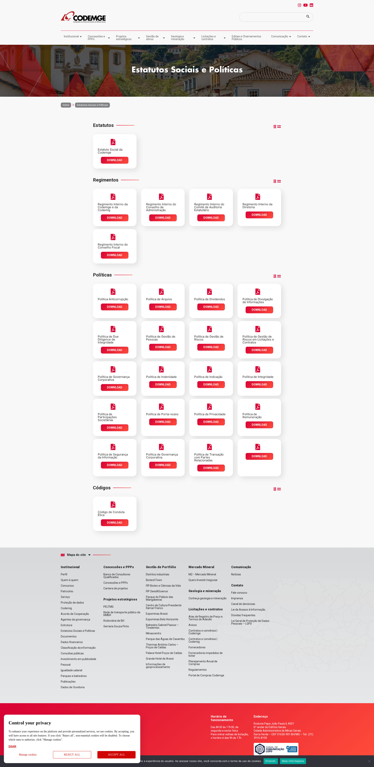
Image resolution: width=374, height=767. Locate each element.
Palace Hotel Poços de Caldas (164, 653)
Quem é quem (69, 580)
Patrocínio (67, 591)
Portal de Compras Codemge (206, 675)
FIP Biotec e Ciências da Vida (163, 585)
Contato (302, 36)
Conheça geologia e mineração (208, 598)
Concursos (67, 585)
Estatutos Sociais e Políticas (78, 630)
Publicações (68, 681)
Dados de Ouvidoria (73, 687)
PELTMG (108, 606)
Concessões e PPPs (96, 38)
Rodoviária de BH (113, 620)
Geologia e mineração (177, 38)
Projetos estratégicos (123, 38)
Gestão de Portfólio (161, 567)
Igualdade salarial (71, 670)
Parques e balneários (74, 676)
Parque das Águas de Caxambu (165, 639)
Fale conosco (239, 592)
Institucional (71, 36)
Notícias (236, 574)
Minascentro (153, 633)
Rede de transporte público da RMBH (121, 613)
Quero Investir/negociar (203, 580)
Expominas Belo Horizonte (162, 619)
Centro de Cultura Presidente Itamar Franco (164, 606)
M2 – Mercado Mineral (202, 574)
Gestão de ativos (152, 38)
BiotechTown (154, 580)
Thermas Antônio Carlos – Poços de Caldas (162, 646)
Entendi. (271, 761)
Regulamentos (198, 669)
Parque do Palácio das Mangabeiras (159, 598)
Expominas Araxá (157, 613)
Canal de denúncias (243, 604)
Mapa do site (76, 554)
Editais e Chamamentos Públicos (246, 38)
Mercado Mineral (201, 567)
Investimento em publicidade (78, 659)
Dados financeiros (72, 642)
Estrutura (66, 625)
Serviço (65, 597)
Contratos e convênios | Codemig (203, 640)
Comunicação (279, 36)
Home (66, 105)
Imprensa (237, 598)
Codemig (66, 608)
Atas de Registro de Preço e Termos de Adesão (206, 618)
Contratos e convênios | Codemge (203, 632)
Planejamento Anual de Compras (203, 662)
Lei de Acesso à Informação (248, 609)
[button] (308, 17)
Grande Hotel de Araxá (160, 658)
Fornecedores (197, 647)
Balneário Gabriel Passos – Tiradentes (162, 626)
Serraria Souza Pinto (116, 626)
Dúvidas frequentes (243, 615)
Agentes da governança (75, 619)
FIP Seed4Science (157, 591)
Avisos (193, 625)
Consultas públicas (72, 653)
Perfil (64, 574)
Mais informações (293, 761)
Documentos (69, 636)
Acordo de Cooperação (75, 614)
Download (114, 160)
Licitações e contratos (208, 38)
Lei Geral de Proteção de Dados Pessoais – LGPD (250, 622)
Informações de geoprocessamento (158, 665)
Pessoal (66, 664)
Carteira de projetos (115, 588)
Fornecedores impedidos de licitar (206, 654)
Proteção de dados (72, 602)
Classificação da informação (78, 647)
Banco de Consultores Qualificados (116, 575)
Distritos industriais (157, 574)
